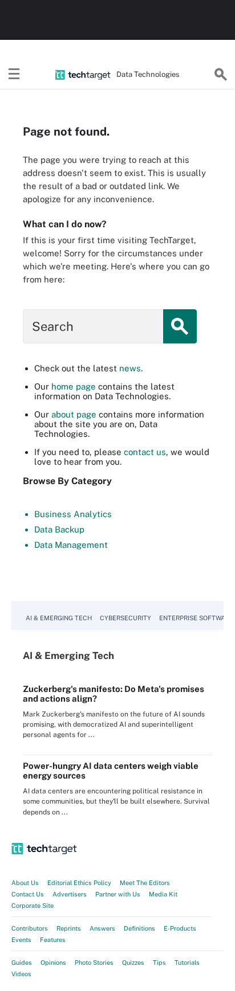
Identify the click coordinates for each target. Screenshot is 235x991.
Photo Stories (94, 962)
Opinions (53, 962)
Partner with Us (117, 894)
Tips (159, 962)
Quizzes (133, 962)
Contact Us (27, 894)
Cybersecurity (125, 618)
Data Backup (59, 529)
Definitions (139, 928)
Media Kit (163, 894)
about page (73, 414)
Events (21, 939)
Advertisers (69, 894)
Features (53, 939)
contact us (145, 452)
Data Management (71, 545)
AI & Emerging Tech (59, 618)
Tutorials (187, 962)
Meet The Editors (145, 882)
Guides (21, 962)
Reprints (68, 928)
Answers (102, 928)
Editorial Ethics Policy (79, 882)
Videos (21, 973)
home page (73, 386)
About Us (25, 882)
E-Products (180, 928)
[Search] (220, 74)
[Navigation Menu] (14, 74)
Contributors (29, 928)
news (130, 368)
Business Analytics (73, 514)
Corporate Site (32, 905)
